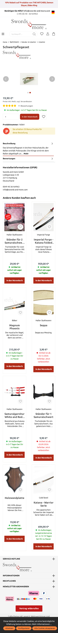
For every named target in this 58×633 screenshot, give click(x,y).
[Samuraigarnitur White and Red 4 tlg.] (14, 391)
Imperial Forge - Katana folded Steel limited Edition (43, 241)
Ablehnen (9, 628)
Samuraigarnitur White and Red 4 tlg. (14, 415)
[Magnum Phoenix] (14, 303)
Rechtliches (9, 581)
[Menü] (3, 34)
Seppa (43, 325)
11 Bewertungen (25, 106)
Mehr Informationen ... (42, 624)
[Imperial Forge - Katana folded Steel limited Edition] (43, 217)
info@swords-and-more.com (37, 11)
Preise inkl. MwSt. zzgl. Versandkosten (17, 101)
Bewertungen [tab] (9, 158)
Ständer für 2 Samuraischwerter (14, 241)
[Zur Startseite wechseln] (29, 24)
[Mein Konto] (47, 34)
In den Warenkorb (29, 117)
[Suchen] (34, 34)
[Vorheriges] (6, 79)
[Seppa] (43, 303)
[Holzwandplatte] (14, 480)
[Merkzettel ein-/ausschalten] (43, 117)
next (28, 92)
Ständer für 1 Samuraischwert (43, 415)
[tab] (28, 148)
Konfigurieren (23, 628)
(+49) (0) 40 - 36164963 (27, 14)
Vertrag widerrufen (29, 608)
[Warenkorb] (53, 34)
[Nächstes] (52, 79)
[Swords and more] (17, 55)
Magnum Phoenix (14, 327)
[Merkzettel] (41, 34)
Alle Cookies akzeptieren (44, 628)
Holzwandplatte (14, 497)
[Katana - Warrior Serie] (43, 480)
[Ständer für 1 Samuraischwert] (43, 391)
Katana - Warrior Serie (43, 504)
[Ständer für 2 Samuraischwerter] (14, 217)
